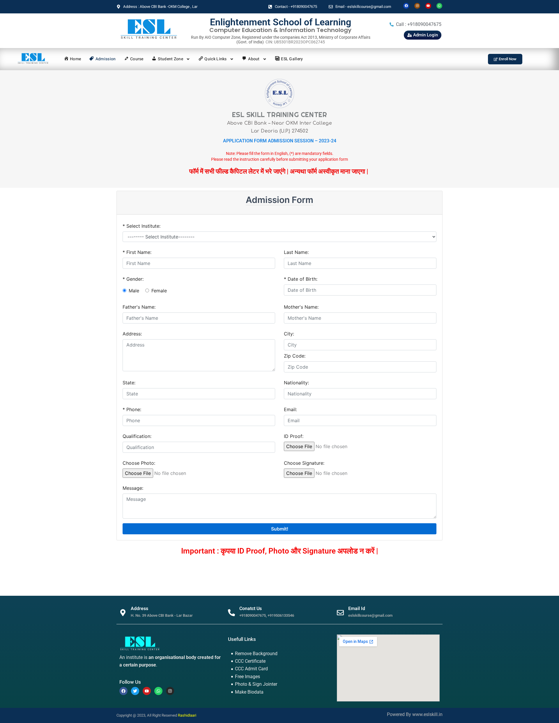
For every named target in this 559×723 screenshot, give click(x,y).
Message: (133, 488)
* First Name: (137, 252)
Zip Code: (294, 356)
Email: (290, 409)
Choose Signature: (304, 463)
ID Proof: (293, 436)
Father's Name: (139, 307)
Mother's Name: (301, 307)
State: (129, 383)
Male (134, 291)
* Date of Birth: (300, 279)
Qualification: (137, 436)
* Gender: (133, 279)
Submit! (279, 529)
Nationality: (296, 383)
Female (159, 291)
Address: (132, 334)
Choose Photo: (139, 463)
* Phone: (132, 409)
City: (289, 334)
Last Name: (296, 252)
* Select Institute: (141, 226)
